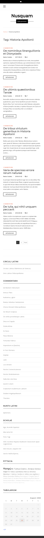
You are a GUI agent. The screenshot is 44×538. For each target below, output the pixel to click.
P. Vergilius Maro (33, 476)
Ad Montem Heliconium (11, 288)
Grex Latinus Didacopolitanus (13, 273)
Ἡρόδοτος (21, 482)
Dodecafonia (7, 326)
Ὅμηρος (32, 480)
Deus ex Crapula (9, 321)
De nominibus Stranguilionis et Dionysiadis (21, 52)
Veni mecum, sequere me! (12, 449)
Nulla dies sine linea (10, 379)
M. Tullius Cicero (19, 469)
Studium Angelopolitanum (12, 393)
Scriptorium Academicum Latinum (15, 389)
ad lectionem (10, 77)
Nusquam (22, 15)
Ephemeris (6, 413)
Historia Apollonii (29, 478)
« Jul (4, 529)
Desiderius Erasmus (12, 482)
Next (25, 242)
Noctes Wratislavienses (11, 374)
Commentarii (8, 48)
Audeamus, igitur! (9, 297)
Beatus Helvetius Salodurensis (13, 302)
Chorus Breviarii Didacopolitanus (14, 307)
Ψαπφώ (7, 468)
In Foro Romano (9, 350)
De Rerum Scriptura (10, 312)
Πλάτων (17, 476)
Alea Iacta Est (8, 432)
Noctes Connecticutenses (12, 369)
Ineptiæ (5, 355)
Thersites (6, 398)
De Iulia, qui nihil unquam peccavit (20, 208)
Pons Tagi (6, 437)
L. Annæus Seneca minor (22, 480)
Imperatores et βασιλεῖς (11, 345)
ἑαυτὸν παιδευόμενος (10, 454)
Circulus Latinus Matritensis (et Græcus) (17, 268)
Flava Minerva (8, 336)
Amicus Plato (7, 293)
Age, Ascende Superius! (11, 427)
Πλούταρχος (24, 476)
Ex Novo (6, 331)
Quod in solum (8, 384)
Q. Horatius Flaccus (18, 478)
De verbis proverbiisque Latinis (13, 317)
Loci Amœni (7, 365)
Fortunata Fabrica (9, 341)
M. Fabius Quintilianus (16, 472)
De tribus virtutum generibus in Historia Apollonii (16, 131)
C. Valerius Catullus (16, 474)
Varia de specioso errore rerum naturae (18, 171)
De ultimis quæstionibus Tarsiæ (19, 91)
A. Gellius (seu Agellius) (31, 474)
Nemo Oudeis (7, 57)
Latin (5, 360)
